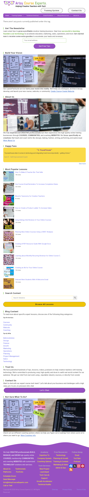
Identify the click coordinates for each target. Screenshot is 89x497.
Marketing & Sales (61, 465)
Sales (5, 359)
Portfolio (19, 472)
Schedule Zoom (9, 476)
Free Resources (60, 452)
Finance (6, 343)
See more (82, 164)
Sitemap (55, 489)
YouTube (77, 458)
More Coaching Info (28, 435)
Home (7, 15)
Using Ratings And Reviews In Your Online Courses (33, 220)
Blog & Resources (63, 15)
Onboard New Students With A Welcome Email (31, 280)
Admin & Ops (61, 468)
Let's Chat (44, 390)
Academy (44, 452)
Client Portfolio (48, 15)
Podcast (77, 461)
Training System (51, 11)
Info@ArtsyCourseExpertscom (15, 482)
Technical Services (32, 15)
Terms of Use (81, 489)
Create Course (56, 91)
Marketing (7, 348)
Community (7, 325)
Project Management (11, 356)
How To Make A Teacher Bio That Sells (29, 172)
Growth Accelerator (44, 481)
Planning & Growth (60, 458)
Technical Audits (44, 484)
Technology (7, 361)
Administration (8, 338)
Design (6, 341)
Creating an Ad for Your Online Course (29, 268)
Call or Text (7, 486)
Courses (6, 322)
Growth (6, 346)
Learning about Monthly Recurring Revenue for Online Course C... (38, 256)
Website (6, 327)
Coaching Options (44, 461)
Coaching (6, 330)
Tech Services (44, 466)
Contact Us (77, 11)
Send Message (9, 479)
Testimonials (20, 469)
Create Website (68, 91)
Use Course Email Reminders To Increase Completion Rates (36, 184)
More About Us (9, 141)
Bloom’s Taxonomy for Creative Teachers (30, 196)
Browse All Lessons (44, 304)
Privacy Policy (67, 489)
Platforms (7, 472)
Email (77, 455)
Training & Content (60, 461)
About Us (76, 15)
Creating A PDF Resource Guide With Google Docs (33, 244)
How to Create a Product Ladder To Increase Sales (33, 208)
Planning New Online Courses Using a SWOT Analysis (34, 232)
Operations (7, 351)
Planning (6, 354)
